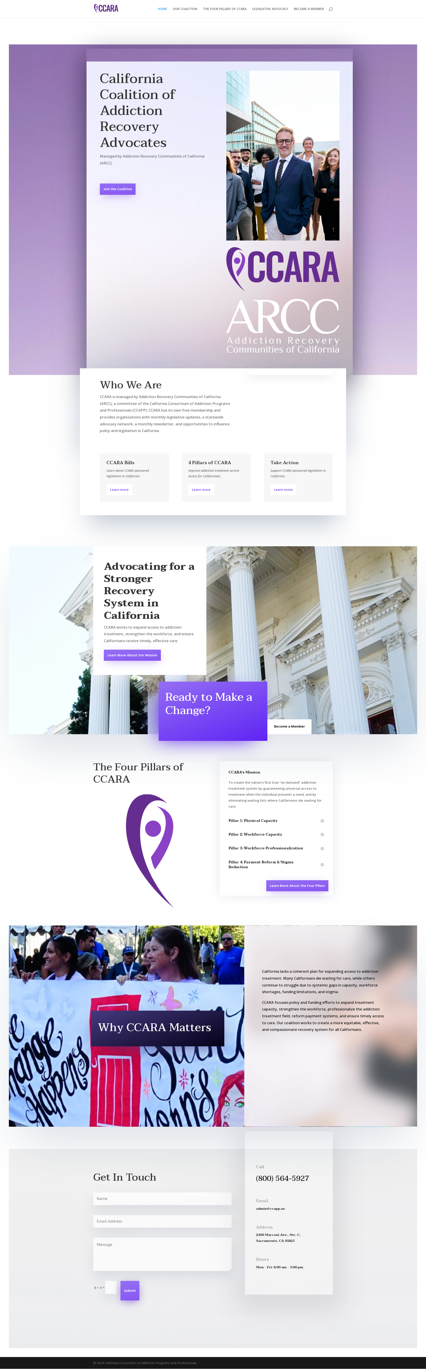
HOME (162, 9)
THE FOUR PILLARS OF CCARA (225, 9)
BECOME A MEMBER (309, 9)
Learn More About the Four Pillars (297, 886)
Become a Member (289, 727)
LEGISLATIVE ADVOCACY (270, 9)
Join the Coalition (117, 189)
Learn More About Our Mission (132, 655)
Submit (130, 1291)
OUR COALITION (185, 9)
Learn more (119, 490)
